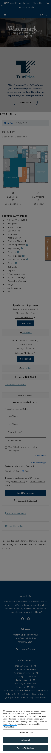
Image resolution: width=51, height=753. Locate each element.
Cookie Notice (10, 727)
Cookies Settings (25, 732)
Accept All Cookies (25, 748)
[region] (25, 728)
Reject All (25, 740)
